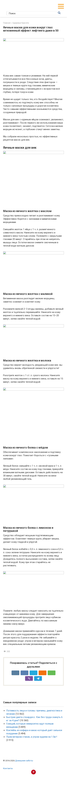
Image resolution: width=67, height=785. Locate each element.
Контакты (8, 768)
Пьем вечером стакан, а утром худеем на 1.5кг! (31, 736)
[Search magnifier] (59, 12)
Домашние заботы (24, 760)
